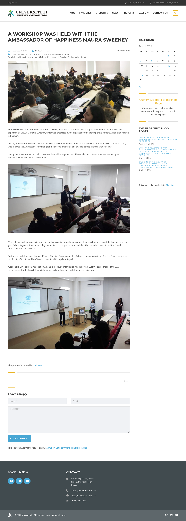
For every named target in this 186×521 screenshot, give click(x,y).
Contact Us (160, 13)
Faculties (85, 13)
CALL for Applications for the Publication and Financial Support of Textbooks (158, 139)
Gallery (144, 13)
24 (141, 75)
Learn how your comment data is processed (66, 447)
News (115, 13)
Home (72, 13)
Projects (129, 13)
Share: (126, 381)
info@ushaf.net (79, 500)
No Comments (123, 50)
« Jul (141, 86)
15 (169, 66)
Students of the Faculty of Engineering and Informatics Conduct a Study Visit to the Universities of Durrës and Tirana (156, 164)
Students (102, 13)
